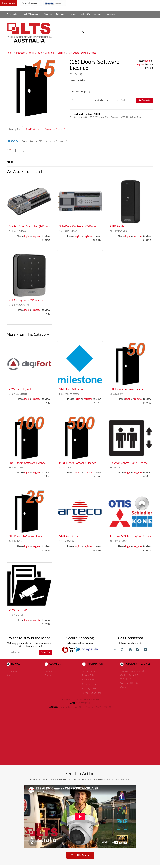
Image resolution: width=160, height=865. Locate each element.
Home (9, 53)
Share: (73, 80)
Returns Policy (89, 680)
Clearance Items (127, 687)
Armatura (49, 53)
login (147, 61)
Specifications (32, 129)
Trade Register (8, 3)
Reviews (48, 129)
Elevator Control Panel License (129, 463)
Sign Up (10, 675)
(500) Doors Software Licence (77, 463)
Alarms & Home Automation (133, 671)
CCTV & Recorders (129, 683)
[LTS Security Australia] (29, 32)
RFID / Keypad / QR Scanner (27, 300)
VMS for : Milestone (71, 389)
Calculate (145, 100)
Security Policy (89, 684)
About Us (48, 14)
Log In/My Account (31, 14)
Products (12, 14)
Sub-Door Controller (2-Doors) (78, 226)
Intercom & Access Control (29, 53)
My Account (12, 671)
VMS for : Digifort (20, 389)
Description (14, 129)
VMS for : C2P (18, 610)
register (140, 64)
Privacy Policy (88, 675)
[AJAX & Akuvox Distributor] (43, 3)
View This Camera (80, 855)
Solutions (60, 14)
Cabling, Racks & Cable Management (131, 677)
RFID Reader (118, 226)
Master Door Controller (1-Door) (29, 226)
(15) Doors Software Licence (82, 53)
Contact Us (85, 14)
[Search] (83, 32)
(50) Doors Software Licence (127, 389)
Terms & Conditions (91, 693)
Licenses (61, 53)
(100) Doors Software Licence (27, 463)
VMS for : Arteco (69, 536)
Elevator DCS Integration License (130, 536)
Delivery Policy (89, 688)
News (73, 14)
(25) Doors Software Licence (26, 536)
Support (97, 14)
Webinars (111, 14)
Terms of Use (88, 671)
